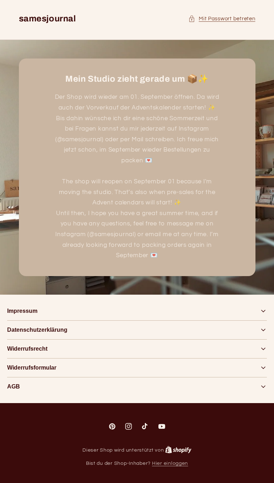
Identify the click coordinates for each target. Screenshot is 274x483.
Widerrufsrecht (27, 349)
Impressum (22, 311)
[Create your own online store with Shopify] (178, 450)
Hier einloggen (170, 463)
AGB (13, 386)
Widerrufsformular (31, 368)
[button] (221, 19)
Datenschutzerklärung (37, 330)
